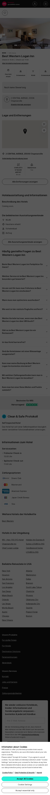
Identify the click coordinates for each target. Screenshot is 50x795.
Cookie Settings (25, 784)
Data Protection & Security (25, 773)
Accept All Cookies (25, 779)
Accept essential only (25, 790)
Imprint (39, 773)
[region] (25, 768)
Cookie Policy (7, 773)
